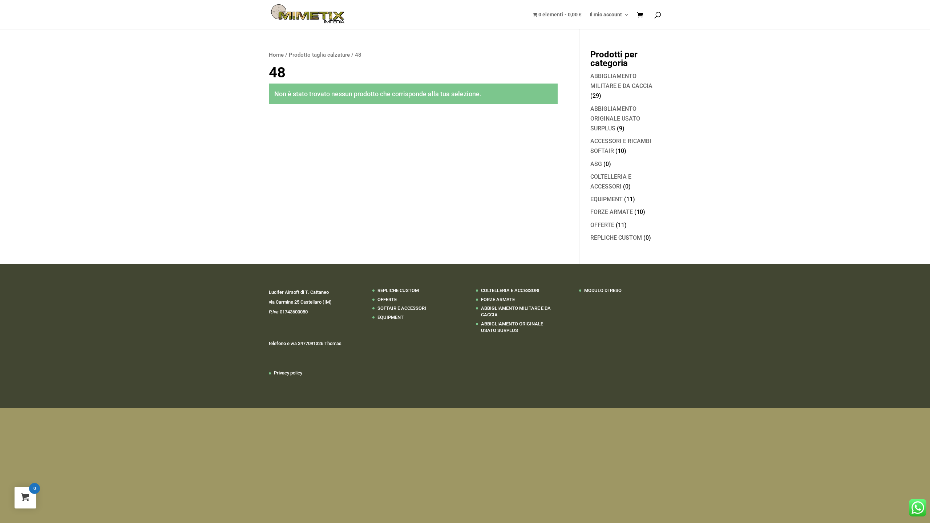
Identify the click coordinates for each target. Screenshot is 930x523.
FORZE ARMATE (611, 211)
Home (276, 55)
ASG (596, 164)
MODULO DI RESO (603, 290)
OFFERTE (602, 225)
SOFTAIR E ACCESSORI (401, 308)
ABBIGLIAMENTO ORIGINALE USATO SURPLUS (615, 118)
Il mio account (606, 14)
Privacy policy (288, 373)
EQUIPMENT (606, 199)
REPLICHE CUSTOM (616, 237)
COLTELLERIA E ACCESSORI (510, 290)
